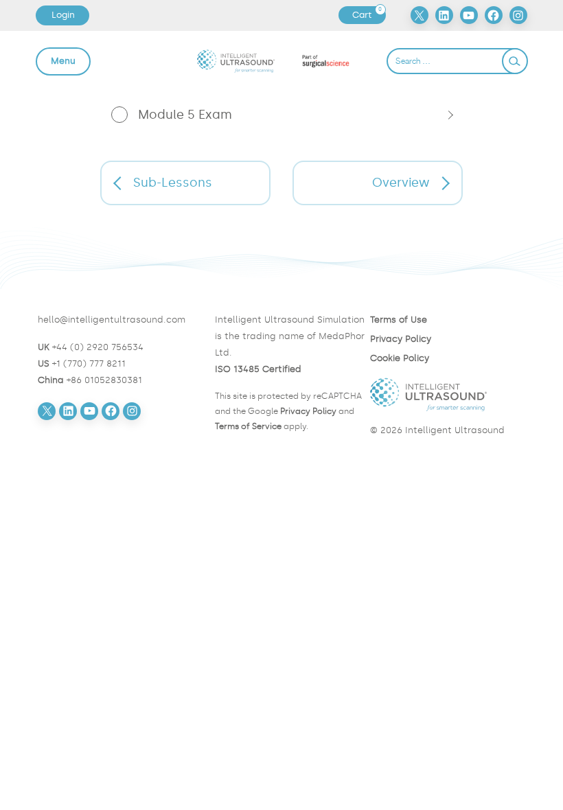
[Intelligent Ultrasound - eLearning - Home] (236, 60)
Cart (369, 15)
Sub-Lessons (172, 182)
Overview (401, 182)
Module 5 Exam (185, 114)
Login (63, 15)
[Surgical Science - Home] (326, 61)
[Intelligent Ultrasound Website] (447, 395)
